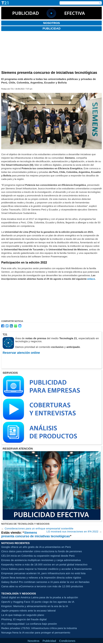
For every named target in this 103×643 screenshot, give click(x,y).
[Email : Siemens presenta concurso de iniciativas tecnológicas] (19, 325)
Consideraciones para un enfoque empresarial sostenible (39, 528)
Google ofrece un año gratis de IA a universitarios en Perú (36, 546)
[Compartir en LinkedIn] (11, 325)
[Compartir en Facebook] (2, 325)
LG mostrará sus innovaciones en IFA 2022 (72, 531)
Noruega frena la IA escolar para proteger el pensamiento (35, 632)
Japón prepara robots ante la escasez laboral (28, 610)
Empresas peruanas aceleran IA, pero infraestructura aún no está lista (43, 573)
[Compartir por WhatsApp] (15, 325)
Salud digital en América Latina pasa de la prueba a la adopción (39, 597)
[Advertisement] (51, 51)
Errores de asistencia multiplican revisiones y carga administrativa (41, 560)
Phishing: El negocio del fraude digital (24, 619)
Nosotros (33, 640)
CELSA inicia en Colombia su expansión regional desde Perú (38, 555)
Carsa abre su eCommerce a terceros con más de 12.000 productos (42, 586)
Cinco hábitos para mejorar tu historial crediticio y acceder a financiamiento (46, 568)
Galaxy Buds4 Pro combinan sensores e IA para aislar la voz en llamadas (45, 581)
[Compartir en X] (7, 325)
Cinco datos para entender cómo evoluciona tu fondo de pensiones (41, 551)
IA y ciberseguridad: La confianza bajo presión (29, 623)
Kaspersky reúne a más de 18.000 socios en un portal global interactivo (44, 564)
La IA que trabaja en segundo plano (22, 614)
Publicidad (49, 640)
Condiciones (67, 640)
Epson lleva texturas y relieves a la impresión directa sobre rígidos (41, 577)
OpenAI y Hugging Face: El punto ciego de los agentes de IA (37, 601)
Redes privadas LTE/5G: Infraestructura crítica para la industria (39, 628)
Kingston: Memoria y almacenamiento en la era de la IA (34, 606)
